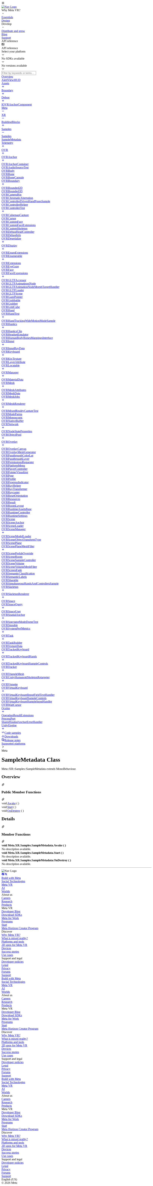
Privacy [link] (5, 968)
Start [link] (10, 807)
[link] (9, 6)
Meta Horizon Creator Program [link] (19, 928)
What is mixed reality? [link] (14, 938)
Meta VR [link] (7, 884)
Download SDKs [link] (11, 914)
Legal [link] (4, 965)
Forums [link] (5, 971)
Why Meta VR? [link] (10, 934)
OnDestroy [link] (13, 810)
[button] (76, 3)
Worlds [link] (5, 891)
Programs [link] (7, 921)
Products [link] (6, 904)
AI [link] (3, 888)
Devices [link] (6, 948)
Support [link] (6, 975)
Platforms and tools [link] (12, 941)
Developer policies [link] (12, 961)
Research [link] (6, 901)
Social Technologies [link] (13, 881)
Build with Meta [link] (11, 877)
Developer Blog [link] (10, 911)
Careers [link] (5, 898)
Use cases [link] (7, 955)
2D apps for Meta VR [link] (14, 944)
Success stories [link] (10, 951)
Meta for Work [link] (10, 918)
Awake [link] (11, 803)
